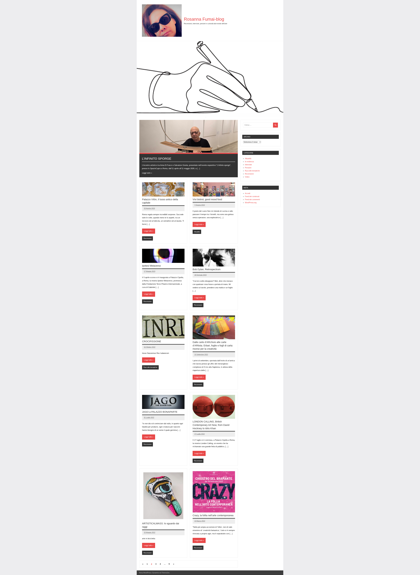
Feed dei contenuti (252, 196)
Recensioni (147, 238)
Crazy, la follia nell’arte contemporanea (213, 515)
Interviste (248, 165)
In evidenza (249, 162)
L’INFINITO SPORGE (156, 158)
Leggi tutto (146, 173)
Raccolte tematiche (150, 367)
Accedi (247, 193)
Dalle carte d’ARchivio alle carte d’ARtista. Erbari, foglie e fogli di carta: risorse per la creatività (213, 345)
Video (247, 177)
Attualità (197, 232)
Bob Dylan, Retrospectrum (206, 269)
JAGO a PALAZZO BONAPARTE (159, 412)
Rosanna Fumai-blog (204, 19)
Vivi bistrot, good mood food (207, 199)
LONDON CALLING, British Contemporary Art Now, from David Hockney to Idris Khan (211, 425)
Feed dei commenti (252, 199)
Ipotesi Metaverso (151, 265)
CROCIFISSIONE (151, 341)
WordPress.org (250, 203)
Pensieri (248, 168)
